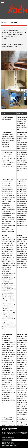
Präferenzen (15, 443)
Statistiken (6, 445)
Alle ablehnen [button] (7, 440)
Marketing (14, 445)
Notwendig (7, 443)
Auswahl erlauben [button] (18, 440)
